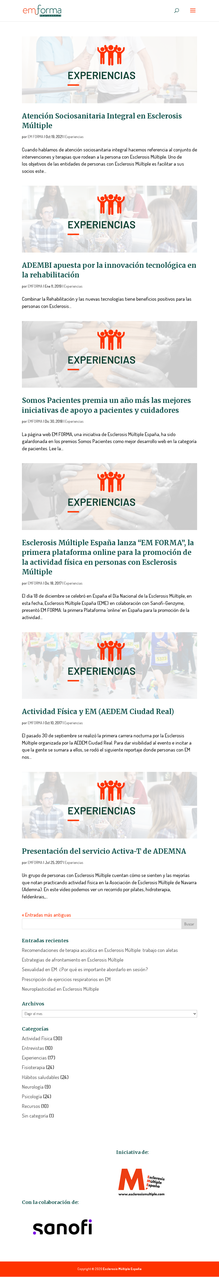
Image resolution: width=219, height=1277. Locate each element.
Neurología (33, 1086)
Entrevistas (33, 1048)
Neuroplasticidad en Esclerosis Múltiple (60, 988)
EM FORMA (35, 136)
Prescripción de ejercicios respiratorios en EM (66, 979)
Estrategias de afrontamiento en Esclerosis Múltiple (72, 959)
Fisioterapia (33, 1067)
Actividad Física (37, 1038)
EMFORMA (35, 286)
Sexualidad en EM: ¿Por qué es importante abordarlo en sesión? (85, 969)
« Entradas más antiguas (46, 914)
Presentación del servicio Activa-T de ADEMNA (104, 851)
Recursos (31, 1106)
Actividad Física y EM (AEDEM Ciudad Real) (98, 711)
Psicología (32, 1096)
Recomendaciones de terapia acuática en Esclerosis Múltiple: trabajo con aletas (100, 950)
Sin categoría (35, 1115)
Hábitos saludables (40, 1077)
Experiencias (74, 136)
